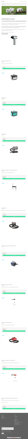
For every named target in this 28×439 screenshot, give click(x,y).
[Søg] (24, 2)
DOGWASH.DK (3, 1)
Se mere (2, 418)
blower (18, 23)
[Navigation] (22, 2)
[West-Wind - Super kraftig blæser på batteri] (14, 47)
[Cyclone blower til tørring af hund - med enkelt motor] (14, 271)
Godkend (3, 433)
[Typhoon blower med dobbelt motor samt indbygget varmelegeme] (14, 347)
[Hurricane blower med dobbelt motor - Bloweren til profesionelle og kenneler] (14, 157)
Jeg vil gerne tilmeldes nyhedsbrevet (8, 430)
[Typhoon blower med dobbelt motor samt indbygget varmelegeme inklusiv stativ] (14, 385)
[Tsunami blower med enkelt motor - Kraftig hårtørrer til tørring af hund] (14, 232)
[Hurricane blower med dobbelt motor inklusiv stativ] (14, 309)
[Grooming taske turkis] (14, 120)
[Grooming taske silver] (14, 84)
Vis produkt (14, 68)
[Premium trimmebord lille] (14, 194)
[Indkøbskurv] (26, 2)
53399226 (17, 423)
